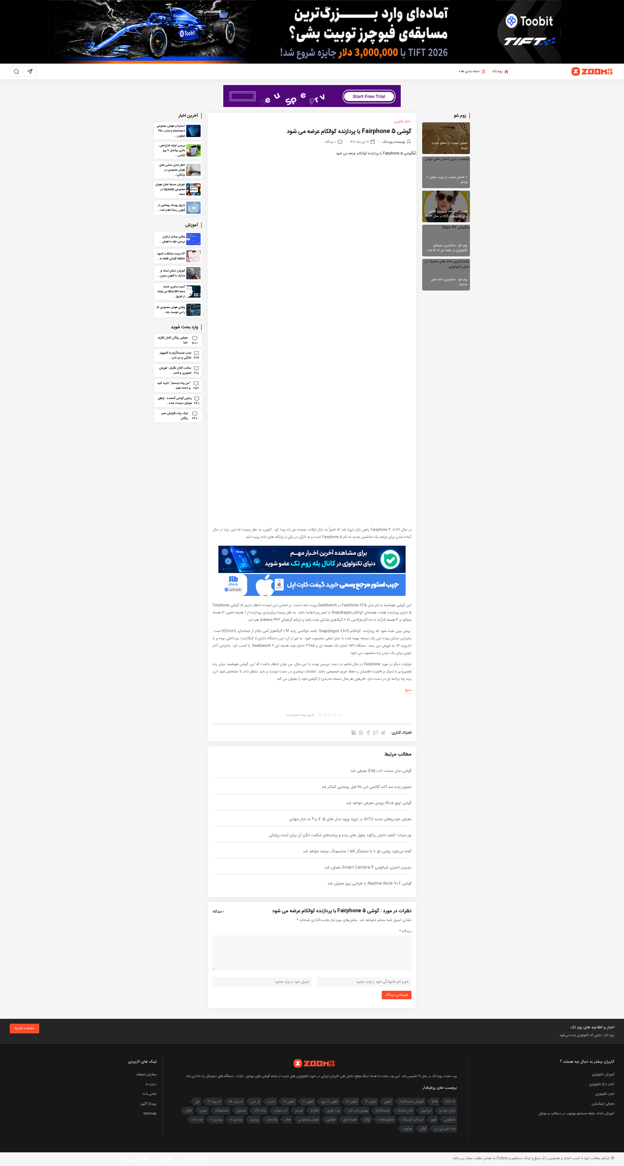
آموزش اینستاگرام (412, 1102)
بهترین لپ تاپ (358, 1111)
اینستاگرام (383, 1111)
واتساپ (272, 1120)
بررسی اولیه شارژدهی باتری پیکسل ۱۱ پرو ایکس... (172, 150)
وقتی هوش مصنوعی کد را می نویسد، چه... (170, 310)
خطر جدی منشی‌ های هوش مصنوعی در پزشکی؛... (172, 170)
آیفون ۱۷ (351, 1102)
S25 (435, 1102)
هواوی (330, 1120)
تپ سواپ (280, 1111)
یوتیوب (407, 1129)
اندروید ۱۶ (214, 1102)
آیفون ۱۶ (370, 1102)
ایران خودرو (447, 1111)
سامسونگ (222, 1111)
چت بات (197, 1120)
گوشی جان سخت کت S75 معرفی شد (381, 771)
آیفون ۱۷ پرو (330, 1102)
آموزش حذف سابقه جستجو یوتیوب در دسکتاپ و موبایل (576, 1114)
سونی (203, 1111)
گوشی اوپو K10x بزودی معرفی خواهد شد (378, 803)
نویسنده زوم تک (394, 142)
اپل (197, 1102)
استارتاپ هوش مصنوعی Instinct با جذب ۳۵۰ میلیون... (170, 131)
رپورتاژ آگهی (148, 1104)
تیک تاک (260, 1111)
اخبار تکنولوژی (604, 1094)
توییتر (299, 1111)
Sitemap (149, 1114)
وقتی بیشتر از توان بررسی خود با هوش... (172, 239)
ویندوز (254, 1120)
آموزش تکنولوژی (603, 1075)
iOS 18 (450, 1102)
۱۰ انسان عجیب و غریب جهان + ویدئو (447, 180)
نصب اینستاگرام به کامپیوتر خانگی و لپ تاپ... (175, 355)
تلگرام (315, 1111)
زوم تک (497, 71)
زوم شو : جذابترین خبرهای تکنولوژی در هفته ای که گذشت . (446, 248)
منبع (408, 690)
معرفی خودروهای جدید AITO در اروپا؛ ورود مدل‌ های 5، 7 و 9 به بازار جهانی (350, 819)
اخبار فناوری (402, 122)
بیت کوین (333, 1111)
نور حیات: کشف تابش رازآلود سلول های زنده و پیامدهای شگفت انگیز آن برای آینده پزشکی (340, 835)
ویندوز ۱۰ (236, 1120)
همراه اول (350, 1120)
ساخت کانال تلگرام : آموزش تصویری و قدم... (175, 370)
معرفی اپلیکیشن (603, 1104)
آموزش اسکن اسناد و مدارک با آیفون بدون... (171, 273)
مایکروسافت (386, 1120)
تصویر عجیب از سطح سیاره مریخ (450, 145)
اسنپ (271, 1102)
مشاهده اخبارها (24, 1028)
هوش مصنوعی (308, 1120)
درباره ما (151, 1084)
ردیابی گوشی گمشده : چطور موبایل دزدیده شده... (175, 401)
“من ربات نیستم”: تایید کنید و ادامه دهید (174, 385)
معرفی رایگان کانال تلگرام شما (173, 340)
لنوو (433, 1120)
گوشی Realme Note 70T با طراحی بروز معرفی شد (369, 883)
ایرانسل (426, 1111)
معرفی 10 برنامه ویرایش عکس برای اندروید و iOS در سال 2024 (447, 214)
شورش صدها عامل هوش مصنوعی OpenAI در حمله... (170, 189)
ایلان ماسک (405, 1111)
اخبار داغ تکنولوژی (601, 1084)
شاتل (188, 1111)
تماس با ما (149, 1094)
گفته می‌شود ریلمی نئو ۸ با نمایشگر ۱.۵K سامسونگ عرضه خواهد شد (357, 851)
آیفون (388, 1102)
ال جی (255, 1102)
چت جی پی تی (444, 1129)
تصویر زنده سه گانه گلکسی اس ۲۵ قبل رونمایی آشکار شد (366, 787)
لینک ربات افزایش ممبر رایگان (174, 416)
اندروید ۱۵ (236, 1102)
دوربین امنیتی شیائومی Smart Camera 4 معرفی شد (367, 867)
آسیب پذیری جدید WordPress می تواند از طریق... (171, 291)
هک (288, 1120)
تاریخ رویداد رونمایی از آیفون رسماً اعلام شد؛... (171, 208)
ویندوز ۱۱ (216, 1120)
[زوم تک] (592, 71)
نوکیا (367, 1120)
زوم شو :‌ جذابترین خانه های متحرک (449, 282)
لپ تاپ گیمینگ (412, 1120)
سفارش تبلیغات (146, 1075)
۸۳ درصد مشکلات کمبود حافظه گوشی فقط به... (171, 256)
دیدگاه (405, 931)
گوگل (423, 1129)
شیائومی (449, 1120)
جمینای (241, 1111)
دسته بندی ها (470, 71)
